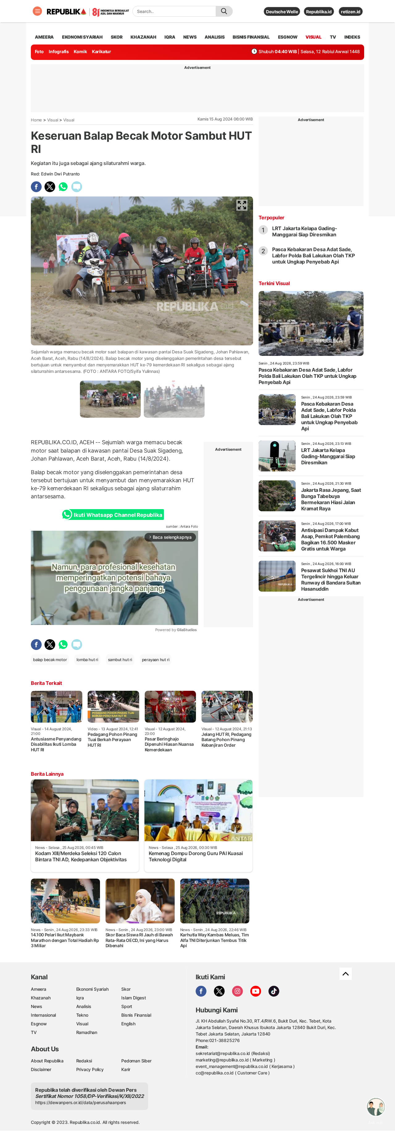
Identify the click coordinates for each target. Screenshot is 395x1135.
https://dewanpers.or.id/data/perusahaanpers (80, 1102)
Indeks (352, 37)
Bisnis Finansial (251, 37)
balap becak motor (50, 659)
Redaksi (84, 1060)
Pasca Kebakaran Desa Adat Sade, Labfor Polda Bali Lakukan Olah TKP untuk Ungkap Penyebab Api (313, 255)
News (36, 1006)
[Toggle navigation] (37, 11)
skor (116, 37)
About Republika (47, 1060)
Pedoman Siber (136, 1060)
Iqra (80, 997)
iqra (169, 37)
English (128, 1023)
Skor (125, 989)
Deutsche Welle (282, 11)
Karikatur (101, 51)
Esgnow (39, 1023)
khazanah (143, 37)
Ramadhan (86, 1032)
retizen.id (350, 11)
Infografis (59, 51)
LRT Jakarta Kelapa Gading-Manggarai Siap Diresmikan (304, 231)
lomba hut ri (87, 659)
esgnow (287, 37)
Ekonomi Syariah (82, 37)
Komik (80, 51)
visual (314, 37)
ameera (44, 37)
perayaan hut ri (155, 659)
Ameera (38, 989)
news (189, 37)
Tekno (82, 1015)
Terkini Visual (274, 283)
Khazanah (40, 997)
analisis (214, 37)
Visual (52, 119)
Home (36, 119)
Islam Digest (133, 997)
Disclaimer (41, 1069)
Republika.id (318, 11)
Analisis (83, 1006)
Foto (39, 51)
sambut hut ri (120, 659)
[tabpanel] (110, 399)
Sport (126, 1006)
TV (333, 37)
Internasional (43, 1015)
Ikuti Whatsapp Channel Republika (118, 515)
